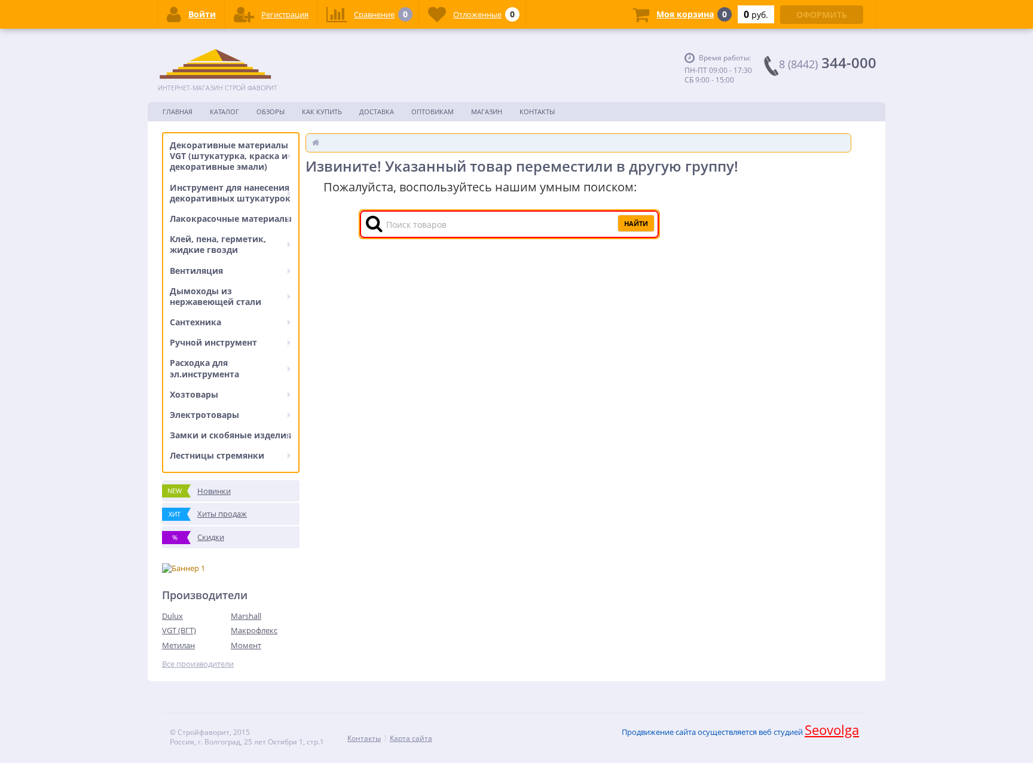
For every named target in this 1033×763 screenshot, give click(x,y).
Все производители (198, 664)
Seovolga (832, 729)
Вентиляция (196, 270)
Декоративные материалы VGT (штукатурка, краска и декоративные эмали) (229, 155)
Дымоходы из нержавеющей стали (215, 296)
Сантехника (195, 322)
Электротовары (204, 414)
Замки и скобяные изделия (230, 435)
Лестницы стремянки (217, 455)
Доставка (376, 111)
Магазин (486, 111)
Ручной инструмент (213, 342)
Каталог (224, 111)
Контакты (537, 111)
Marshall (246, 616)
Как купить (322, 111)
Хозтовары (194, 394)
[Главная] (315, 142)
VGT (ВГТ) (179, 630)
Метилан (178, 645)
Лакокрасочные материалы (231, 218)
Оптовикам (432, 111)
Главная (177, 111)
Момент (246, 645)
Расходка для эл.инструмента (204, 368)
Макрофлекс (254, 630)
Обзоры (270, 111)
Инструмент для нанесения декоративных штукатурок (230, 193)
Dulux (172, 616)
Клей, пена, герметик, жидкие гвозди (218, 244)
